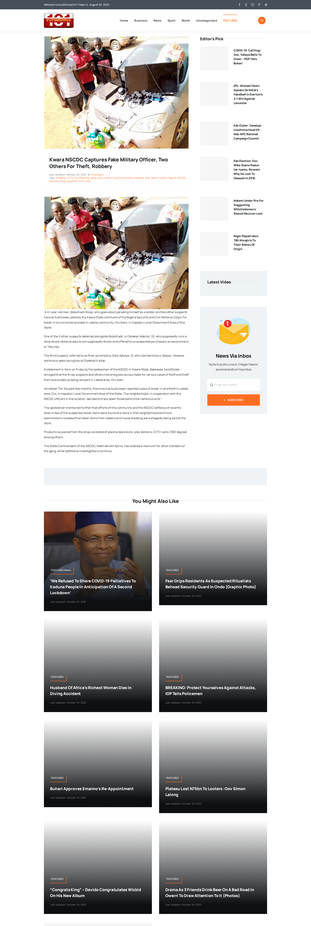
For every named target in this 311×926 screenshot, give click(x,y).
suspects (72, 181)
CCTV (70, 177)
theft (81, 181)
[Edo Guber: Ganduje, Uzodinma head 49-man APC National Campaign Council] (214, 134)
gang (93, 177)
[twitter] (246, 4)
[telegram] (265, 4)
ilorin (100, 177)
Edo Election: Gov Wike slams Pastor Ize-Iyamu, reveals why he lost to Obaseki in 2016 (247, 169)
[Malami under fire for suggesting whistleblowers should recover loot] (214, 209)
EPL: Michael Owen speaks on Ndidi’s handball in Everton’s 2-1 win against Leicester (248, 94)
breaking (61, 177)
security (53, 181)
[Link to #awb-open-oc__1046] (262, 20)
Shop (63, 181)
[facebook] (239, 4)
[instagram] (252, 4)
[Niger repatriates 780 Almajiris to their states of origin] (214, 244)
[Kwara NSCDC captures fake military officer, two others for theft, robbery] (116, 37)
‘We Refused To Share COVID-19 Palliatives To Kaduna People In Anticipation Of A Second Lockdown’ (93, 586)
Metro (154, 177)
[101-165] (59, 14)
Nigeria (172, 177)
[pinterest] (259, 4)
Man (147, 177)
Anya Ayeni (97, 174)
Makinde (139, 177)
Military (163, 177)
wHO (88, 181)
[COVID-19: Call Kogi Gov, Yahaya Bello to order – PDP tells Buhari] (214, 58)
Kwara (107, 177)
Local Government (122, 177)
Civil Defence (81, 177)
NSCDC (182, 177)
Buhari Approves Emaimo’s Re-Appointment (92, 788)
